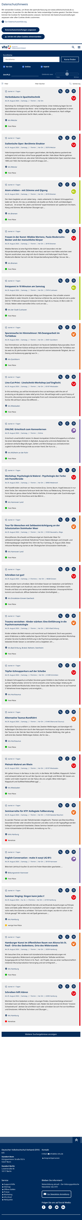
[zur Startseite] (13, 47)
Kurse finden (70, 59)
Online (28, 66)
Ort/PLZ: (6, 74)
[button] (74, 83)
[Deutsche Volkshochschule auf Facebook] (44, 1207)
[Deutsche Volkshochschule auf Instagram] (50, 1207)
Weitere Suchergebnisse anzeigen (41, 1034)
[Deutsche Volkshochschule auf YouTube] (57, 1207)
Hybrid (46, 66)
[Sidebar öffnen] (79, 47)
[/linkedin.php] (63, 1207)
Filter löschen (40, 84)
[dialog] (41, 22)
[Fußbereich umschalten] (76, 1140)
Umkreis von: (47, 74)
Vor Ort (9, 66)
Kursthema (7, 55)
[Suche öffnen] (73, 47)
